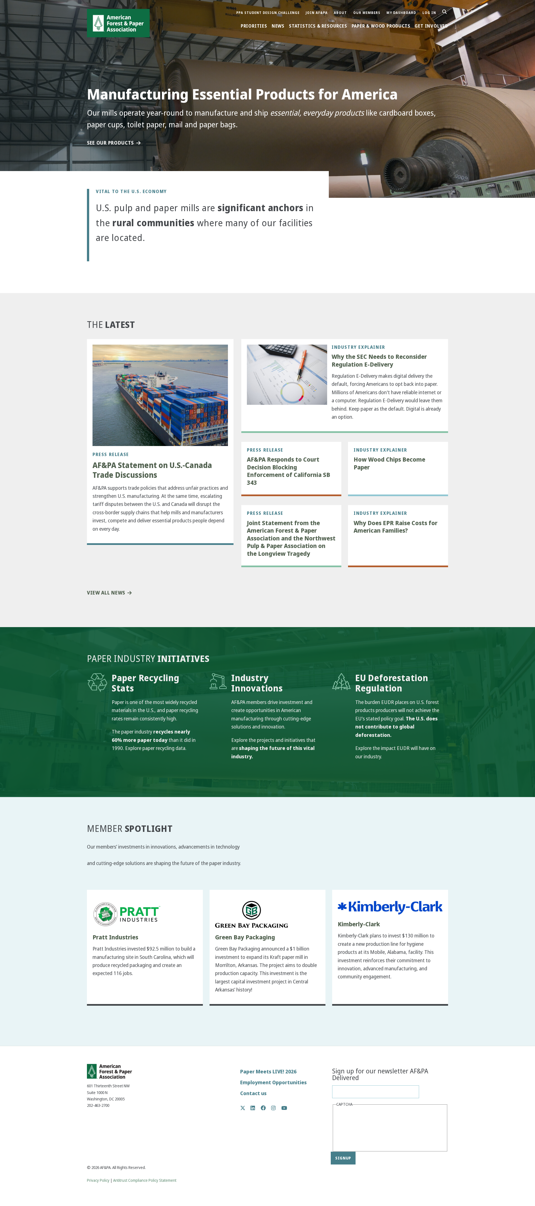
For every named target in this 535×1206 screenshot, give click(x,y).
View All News (106, 593)
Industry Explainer (358, 347)
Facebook (266, 1107)
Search (447, 12)
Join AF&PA (317, 13)
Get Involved (431, 26)
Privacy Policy (98, 1180)
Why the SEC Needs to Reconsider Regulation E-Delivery (379, 360)
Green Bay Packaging (245, 937)
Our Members (366, 13)
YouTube (284, 1108)
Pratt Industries (115, 937)
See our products (110, 143)
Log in (429, 13)
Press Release (111, 454)
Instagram (276, 1107)
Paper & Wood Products (381, 26)
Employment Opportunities (273, 1082)
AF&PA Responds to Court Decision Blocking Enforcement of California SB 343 (288, 471)
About (340, 13)
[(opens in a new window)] (127, 914)
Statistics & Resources (318, 26)
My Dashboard (401, 13)
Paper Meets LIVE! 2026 (268, 1071)
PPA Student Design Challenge (268, 13)
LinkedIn (255, 1107)
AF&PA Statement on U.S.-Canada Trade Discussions (152, 470)
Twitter (245, 1107)
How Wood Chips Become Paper (389, 463)
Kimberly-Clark (359, 924)
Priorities (254, 26)
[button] (105, 257)
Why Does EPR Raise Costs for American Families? (395, 527)
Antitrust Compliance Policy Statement (144, 1180)
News (278, 26)
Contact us (253, 1093)
